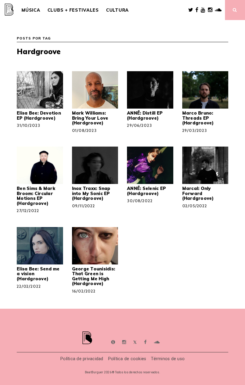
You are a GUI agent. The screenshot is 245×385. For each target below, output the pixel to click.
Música (31, 10)
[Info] (113, 342)
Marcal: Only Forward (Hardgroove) (198, 193)
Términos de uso (168, 358)
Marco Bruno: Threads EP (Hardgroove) (198, 118)
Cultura (117, 10)
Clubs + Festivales (73, 10)
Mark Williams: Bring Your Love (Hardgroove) (90, 118)
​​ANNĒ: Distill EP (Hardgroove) (145, 115)
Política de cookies (127, 358)
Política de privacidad (81, 358)
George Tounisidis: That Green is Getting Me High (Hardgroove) (93, 276)
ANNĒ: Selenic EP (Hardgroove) (146, 191)
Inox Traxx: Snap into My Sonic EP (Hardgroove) (91, 193)
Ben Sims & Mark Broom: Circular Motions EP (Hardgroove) (36, 196)
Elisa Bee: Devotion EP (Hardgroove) (39, 115)
